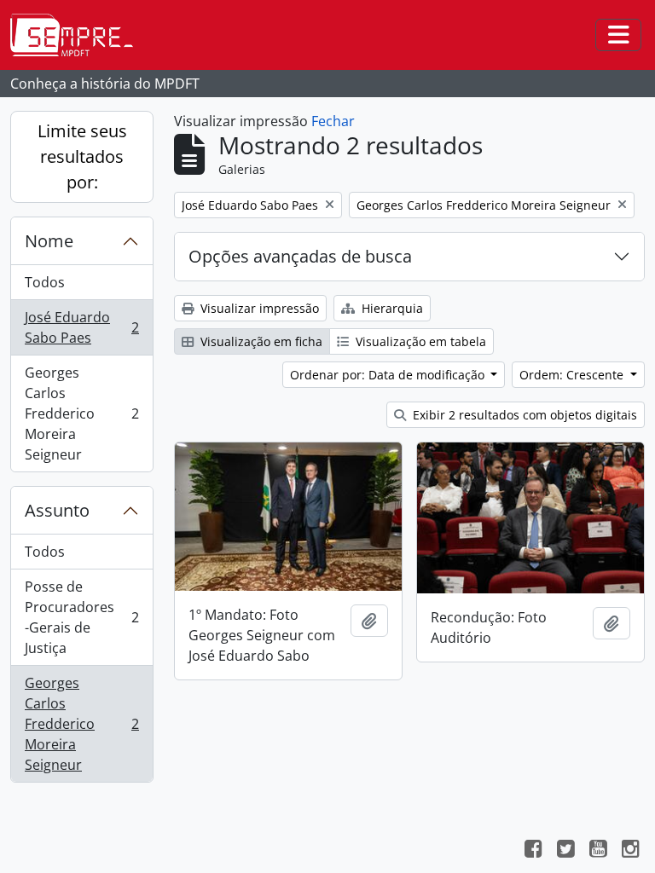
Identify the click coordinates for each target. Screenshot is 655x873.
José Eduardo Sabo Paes (81, 327)
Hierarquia (390, 308)
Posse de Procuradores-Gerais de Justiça (81, 617)
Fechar (333, 121)
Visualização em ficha (259, 341)
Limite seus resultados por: (82, 156)
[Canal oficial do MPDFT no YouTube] (597, 850)
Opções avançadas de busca (300, 256)
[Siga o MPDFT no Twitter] (565, 850)
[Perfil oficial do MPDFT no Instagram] (630, 850)
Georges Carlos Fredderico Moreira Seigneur (81, 413)
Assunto (57, 510)
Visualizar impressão (258, 308)
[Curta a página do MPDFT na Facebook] (533, 850)
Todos (45, 282)
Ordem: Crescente (573, 375)
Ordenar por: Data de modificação (389, 375)
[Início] (78, 35)
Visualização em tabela (419, 341)
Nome (49, 240)
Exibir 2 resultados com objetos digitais (523, 415)
